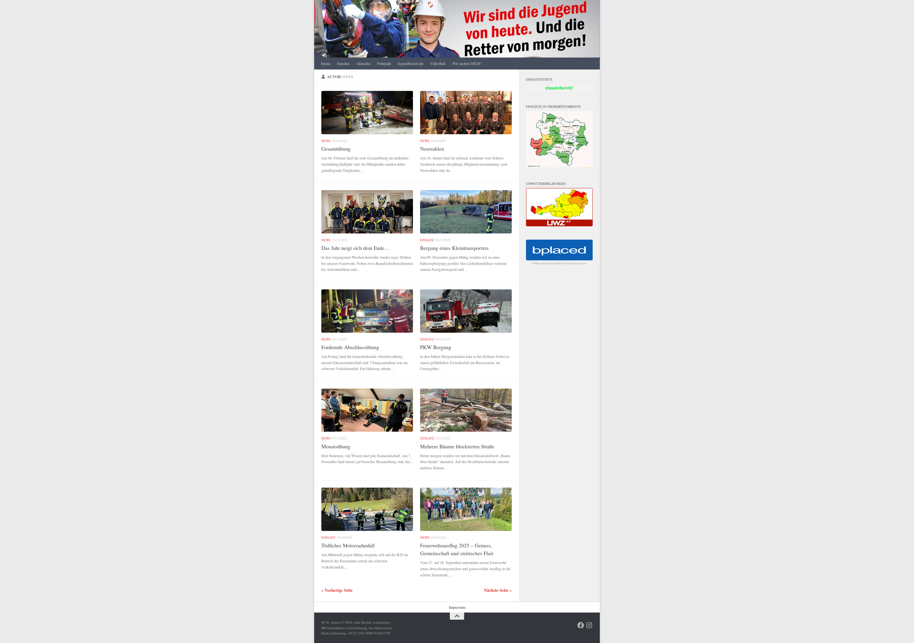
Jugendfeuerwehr (410, 63)
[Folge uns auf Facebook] (580, 625)
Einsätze (343, 63)
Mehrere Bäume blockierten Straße (457, 446)
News (326, 140)
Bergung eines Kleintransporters (454, 247)
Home (325, 63)
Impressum (457, 607)
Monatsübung (335, 446)
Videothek (438, 63)
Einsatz (427, 240)
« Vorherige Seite (337, 590)
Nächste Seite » (498, 590)
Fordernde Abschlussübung (350, 347)
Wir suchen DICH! (466, 63)
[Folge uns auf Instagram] (589, 625)
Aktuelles (363, 63)
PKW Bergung (435, 347)
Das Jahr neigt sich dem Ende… (355, 247)
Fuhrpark (384, 63)
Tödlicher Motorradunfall (348, 545)
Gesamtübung (336, 148)
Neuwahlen (432, 148)
